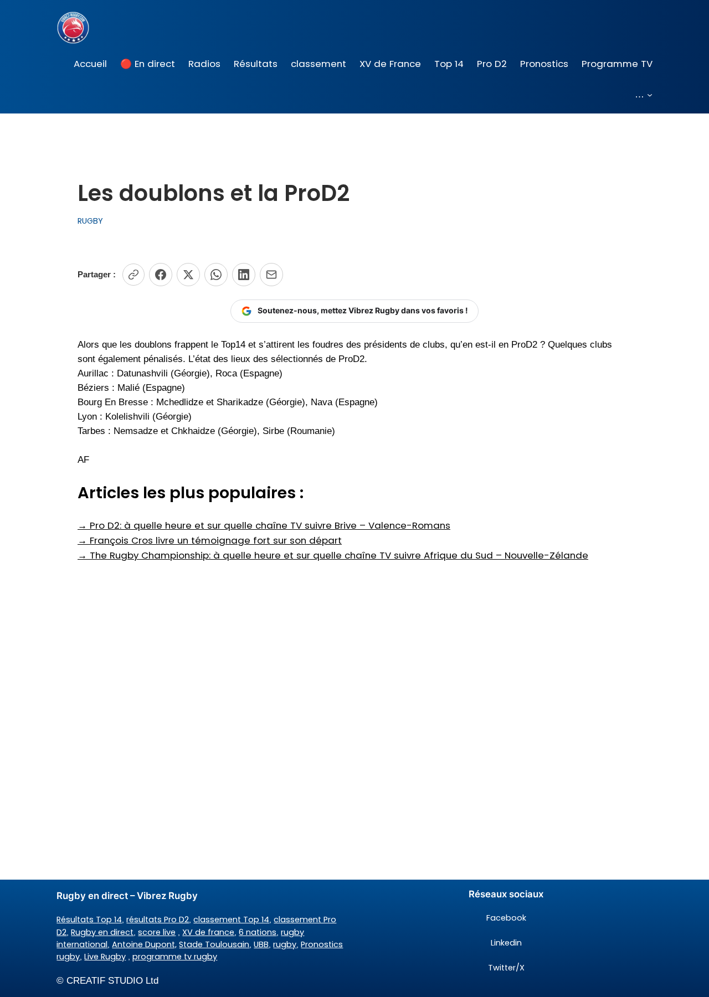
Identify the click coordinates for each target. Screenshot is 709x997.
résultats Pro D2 (157, 919)
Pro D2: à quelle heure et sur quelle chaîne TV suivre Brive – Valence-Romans (264, 525)
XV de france (208, 932)
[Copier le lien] (133, 275)
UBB (261, 944)
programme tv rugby (174, 956)
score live (157, 932)
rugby (284, 944)
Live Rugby (105, 956)
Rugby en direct (102, 932)
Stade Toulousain (214, 944)
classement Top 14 (231, 919)
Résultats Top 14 (89, 919)
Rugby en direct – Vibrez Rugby (127, 895)
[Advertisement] (354, 651)
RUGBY (90, 220)
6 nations (257, 932)
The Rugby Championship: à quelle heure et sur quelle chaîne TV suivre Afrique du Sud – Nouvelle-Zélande (333, 555)
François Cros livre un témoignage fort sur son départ (210, 540)
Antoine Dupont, (144, 944)
